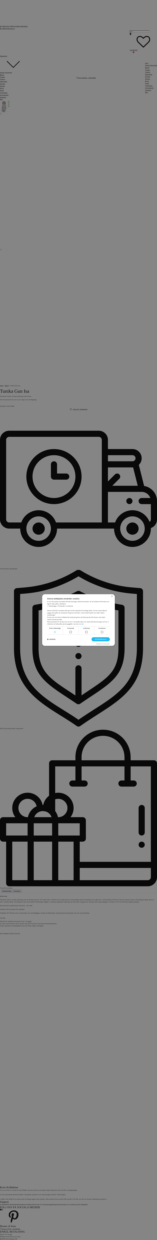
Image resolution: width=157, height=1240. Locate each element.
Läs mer (81, 624)
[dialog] (78, 620)
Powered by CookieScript (103, 644)
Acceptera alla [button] (100, 639)
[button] (51, 639)
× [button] (112, 596)
